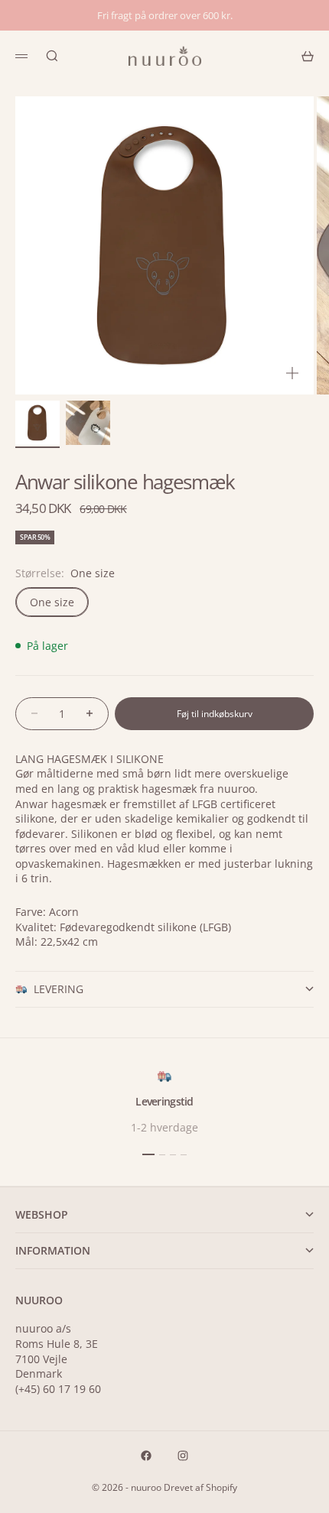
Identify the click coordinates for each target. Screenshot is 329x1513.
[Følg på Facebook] (146, 1456)
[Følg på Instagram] (183, 1456)
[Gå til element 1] (37, 423)
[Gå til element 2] (88, 423)
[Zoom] (292, 373)
